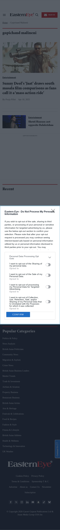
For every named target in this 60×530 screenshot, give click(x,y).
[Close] (54, 212)
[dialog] (30, 265)
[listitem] (30, 257)
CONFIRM (18, 314)
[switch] (48, 264)
